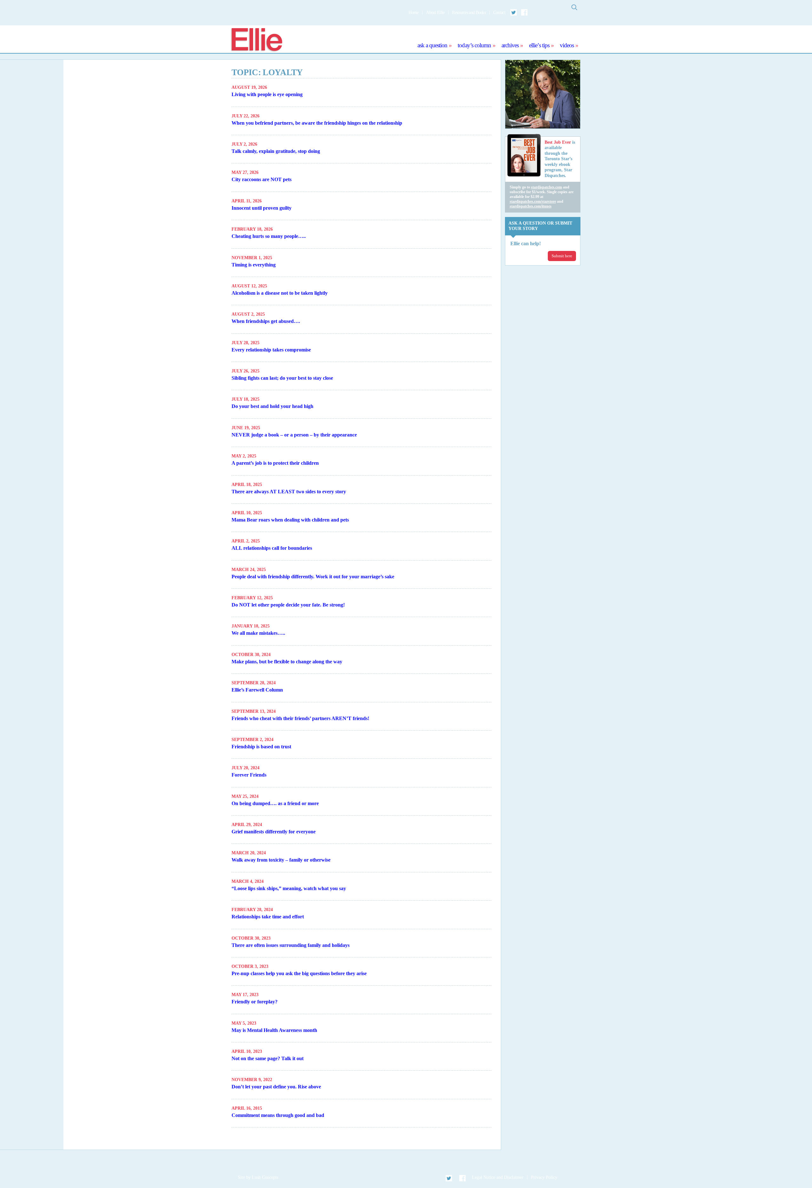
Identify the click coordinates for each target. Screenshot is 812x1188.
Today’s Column (474, 45)
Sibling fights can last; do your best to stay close (282, 378)
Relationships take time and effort (268, 916)
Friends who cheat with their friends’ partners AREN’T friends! (300, 718)
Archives (510, 45)
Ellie (256, 40)
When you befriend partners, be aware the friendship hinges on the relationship (317, 123)
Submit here (562, 255)
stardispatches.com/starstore (533, 201)
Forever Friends (249, 775)
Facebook (524, 12)
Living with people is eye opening (267, 94)
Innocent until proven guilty (261, 208)
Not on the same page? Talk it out (268, 1058)
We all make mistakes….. (258, 633)
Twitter (513, 12)
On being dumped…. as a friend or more (275, 803)
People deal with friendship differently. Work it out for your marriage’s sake (313, 576)
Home (413, 12)
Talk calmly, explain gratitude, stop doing (276, 151)
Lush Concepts (265, 1177)
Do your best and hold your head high (272, 406)
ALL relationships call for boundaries (272, 548)
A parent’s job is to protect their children (275, 463)
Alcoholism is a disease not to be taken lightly (280, 293)
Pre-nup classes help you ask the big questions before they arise (299, 973)
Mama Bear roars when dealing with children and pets (290, 519)
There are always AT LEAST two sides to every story (289, 491)
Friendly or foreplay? (255, 1001)
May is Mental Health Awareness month (274, 1030)
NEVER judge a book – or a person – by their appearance (294, 434)
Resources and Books (469, 12)
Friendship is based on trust (261, 746)
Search (574, 7)
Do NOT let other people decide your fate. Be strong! (288, 604)
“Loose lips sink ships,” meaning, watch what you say (289, 888)
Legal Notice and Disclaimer (497, 1177)
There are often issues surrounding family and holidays (291, 945)
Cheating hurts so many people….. (269, 236)
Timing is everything (254, 264)
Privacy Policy (544, 1177)
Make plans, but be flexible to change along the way (287, 661)
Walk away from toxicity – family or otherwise (281, 860)
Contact (499, 12)
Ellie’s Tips (539, 45)
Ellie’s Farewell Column (257, 689)
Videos (567, 45)
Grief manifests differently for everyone (274, 831)
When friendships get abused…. (266, 321)
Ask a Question (432, 45)
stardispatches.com (546, 187)
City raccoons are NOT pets (261, 179)
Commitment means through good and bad (278, 1115)
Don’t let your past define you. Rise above (276, 1086)
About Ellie (435, 12)
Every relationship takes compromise (271, 349)
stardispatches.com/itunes (531, 206)
